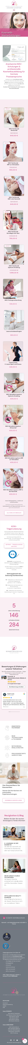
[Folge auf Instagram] (11, 1040)
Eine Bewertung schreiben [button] (16, 687)
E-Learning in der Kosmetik (11, 844)
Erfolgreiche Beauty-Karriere (13, 896)
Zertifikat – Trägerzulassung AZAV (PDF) (14, 545)
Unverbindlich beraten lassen (13, 800)
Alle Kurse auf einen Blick (14, 513)
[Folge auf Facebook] (14, 1040)
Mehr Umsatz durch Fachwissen (12, 876)
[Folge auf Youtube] (17, 1040)
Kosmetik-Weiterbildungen (11, 33)
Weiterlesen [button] (5, 706)
